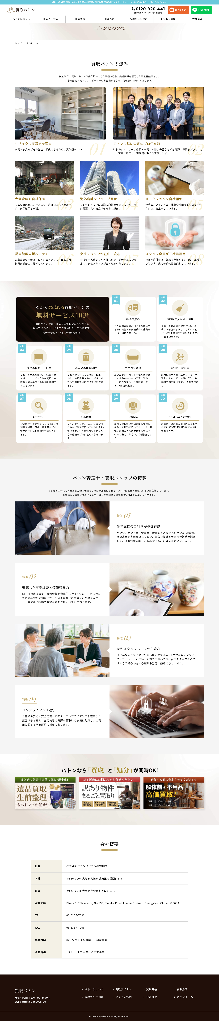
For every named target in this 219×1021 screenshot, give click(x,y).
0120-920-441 (149, 10)
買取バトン (25, 990)
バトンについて (21, 18)
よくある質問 (168, 18)
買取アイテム (50, 18)
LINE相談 (204, 10)
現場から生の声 (139, 18)
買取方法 (109, 18)
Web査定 (181, 10)
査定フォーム (185, 997)
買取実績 (80, 18)
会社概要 (197, 18)
